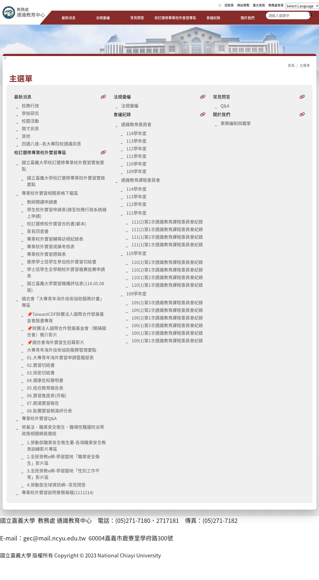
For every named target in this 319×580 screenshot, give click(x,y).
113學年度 (136, 141)
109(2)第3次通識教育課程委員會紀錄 (167, 302)
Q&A (224, 106)
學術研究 (30, 113)
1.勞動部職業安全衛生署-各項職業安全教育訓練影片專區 (66, 445)
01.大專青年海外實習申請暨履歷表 (60, 357)
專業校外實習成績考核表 (51, 246)
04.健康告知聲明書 (45, 380)
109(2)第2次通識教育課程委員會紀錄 (167, 310)
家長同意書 (38, 231)
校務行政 (30, 106)
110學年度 (136, 164)
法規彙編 (103, 17)
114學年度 (136, 133)
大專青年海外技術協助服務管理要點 (61, 350)
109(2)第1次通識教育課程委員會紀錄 (167, 318)
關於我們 (248, 17)
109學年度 (136, 171)
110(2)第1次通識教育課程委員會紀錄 (167, 270)
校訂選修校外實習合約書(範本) (56, 223)
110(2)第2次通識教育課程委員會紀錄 (167, 262)
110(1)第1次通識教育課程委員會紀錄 (167, 285)
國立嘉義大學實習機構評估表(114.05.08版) (65, 286)
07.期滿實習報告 (43, 403)
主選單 (304, 65)
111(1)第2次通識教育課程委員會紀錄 (167, 237)
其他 (26, 136)
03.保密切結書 (41, 373)
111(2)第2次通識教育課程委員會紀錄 (167, 222)
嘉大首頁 (259, 5)
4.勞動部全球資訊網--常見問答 (56, 485)
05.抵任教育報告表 (45, 388)
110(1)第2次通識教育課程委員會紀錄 (167, 277)
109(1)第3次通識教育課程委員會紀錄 (167, 325)
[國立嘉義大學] (25, 13)
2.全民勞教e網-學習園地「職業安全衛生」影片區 (63, 459)
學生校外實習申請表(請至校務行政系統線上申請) (67, 212)
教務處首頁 (276, 5)
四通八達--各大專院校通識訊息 (51, 144)
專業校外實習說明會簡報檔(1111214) (58, 492)
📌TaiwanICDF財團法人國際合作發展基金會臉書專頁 (65, 317)
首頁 (291, 65)
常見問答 (137, 17)
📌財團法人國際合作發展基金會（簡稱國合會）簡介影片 (66, 331)
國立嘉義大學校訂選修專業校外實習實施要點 (66, 181)
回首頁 (229, 5)
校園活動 (30, 121)
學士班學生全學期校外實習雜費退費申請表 (66, 272)
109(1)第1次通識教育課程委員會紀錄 (167, 340)
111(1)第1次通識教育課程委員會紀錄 (167, 244)
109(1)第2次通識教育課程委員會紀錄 (167, 333)
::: (220, 5)
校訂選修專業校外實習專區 (175, 17)
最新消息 (69, 17)
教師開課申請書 (42, 202)
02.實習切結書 (41, 365)
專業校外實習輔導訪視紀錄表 (55, 239)
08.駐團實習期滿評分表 (49, 411)
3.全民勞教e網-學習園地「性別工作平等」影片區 (63, 473)
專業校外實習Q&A (39, 418)
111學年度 (136, 156)
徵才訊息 (30, 128)
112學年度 (136, 148)
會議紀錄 (213, 17)
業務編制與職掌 (235, 123)
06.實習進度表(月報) (46, 395)
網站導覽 (243, 5)
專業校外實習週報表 (46, 254)
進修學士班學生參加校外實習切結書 (61, 262)
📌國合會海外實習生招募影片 (55, 342)
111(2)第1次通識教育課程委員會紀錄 (167, 229)
